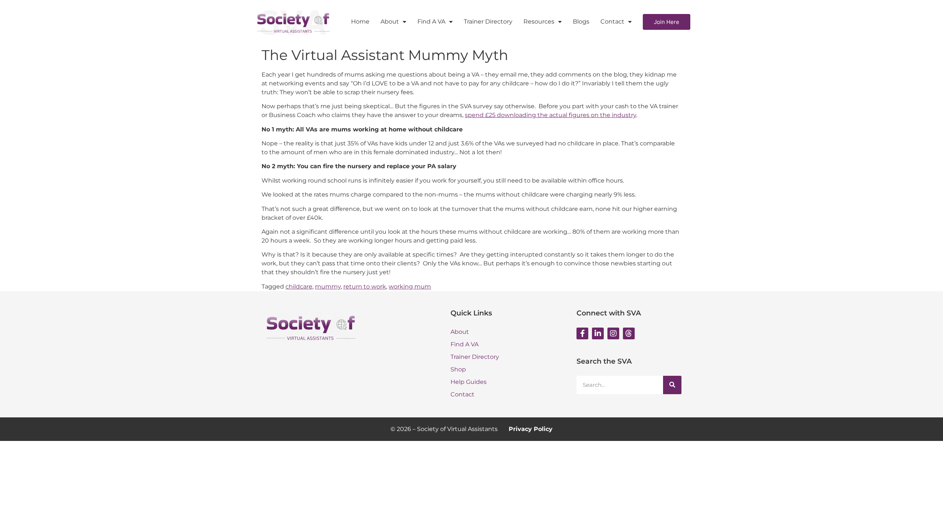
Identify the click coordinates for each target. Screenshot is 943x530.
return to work (364, 286)
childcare (298, 286)
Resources (538, 21)
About (390, 21)
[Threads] (629, 333)
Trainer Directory (488, 21)
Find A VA (431, 21)
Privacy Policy (531, 428)
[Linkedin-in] (598, 333)
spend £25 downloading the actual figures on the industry (550, 115)
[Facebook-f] (582, 333)
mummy (328, 286)
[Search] (672, 385)
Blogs (581, 21)
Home (360, 21)
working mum (410, 286)
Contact (612, 21)
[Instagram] (613, 333)
